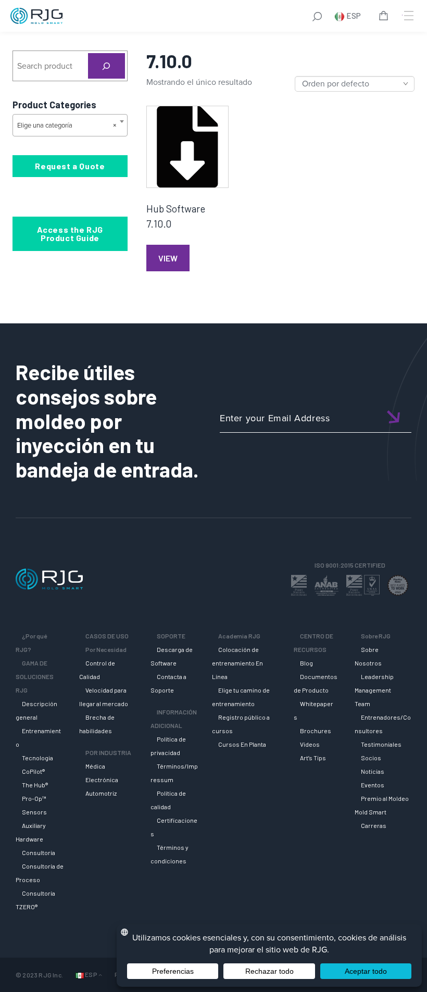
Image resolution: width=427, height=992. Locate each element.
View (168, 258)
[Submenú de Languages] (100, 975)
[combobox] (70, 125)
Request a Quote (70, 166)
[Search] (106, 66)
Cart (385, 17)
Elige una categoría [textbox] (67, 125)
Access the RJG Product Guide (70, 233)
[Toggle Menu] (407, 15)
